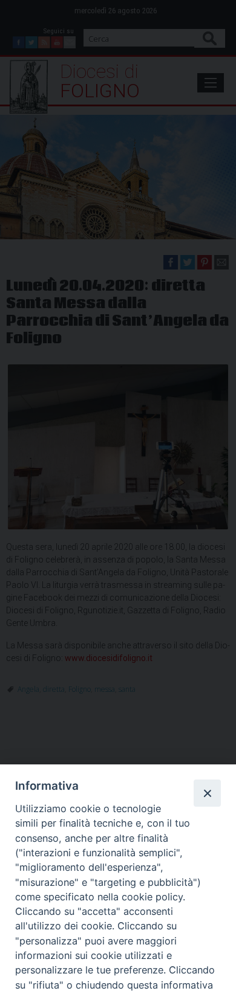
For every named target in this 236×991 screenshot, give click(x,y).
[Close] (207, 793)
